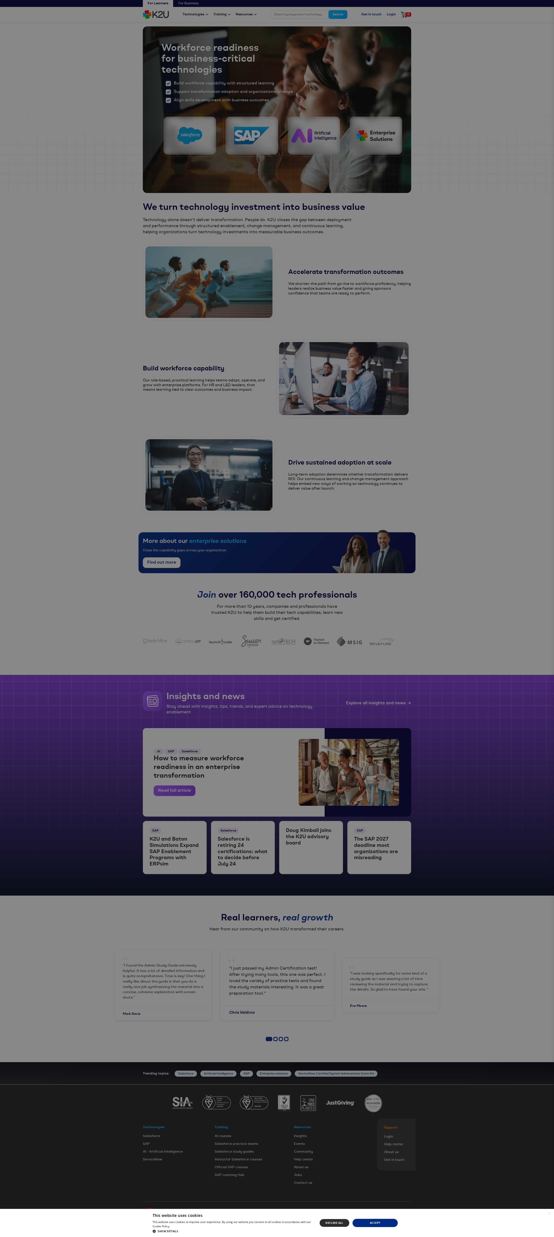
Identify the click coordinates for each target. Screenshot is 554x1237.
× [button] (549, 1213)
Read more (178, 1226)
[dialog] (277, 1223)
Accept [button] (375, 1223)
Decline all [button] (334, 1223)
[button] (233, 1231)
